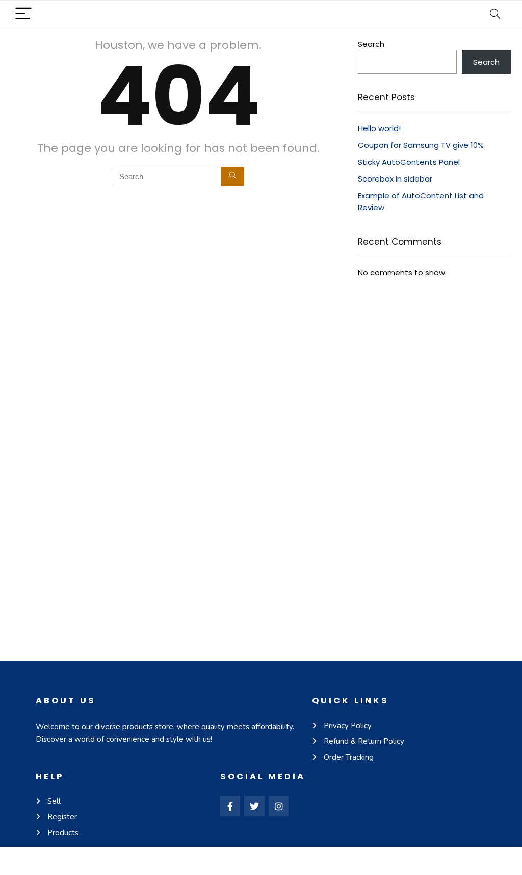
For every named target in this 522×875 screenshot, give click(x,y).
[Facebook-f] (230, 806)
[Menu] (23, 14)
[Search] (495, 14)
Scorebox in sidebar (395, 178)
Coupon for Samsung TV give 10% (421, 145)
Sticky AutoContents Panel (409, 162)
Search (371, 44)
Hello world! (379, 128)
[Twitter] (254, 806)
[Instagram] (279, 806)
